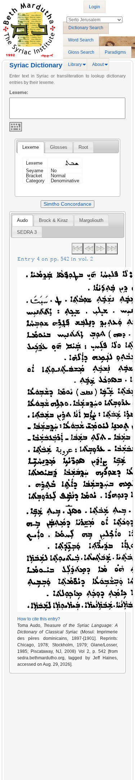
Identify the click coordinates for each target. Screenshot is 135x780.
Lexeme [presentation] (30, 147)
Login (94, 6)
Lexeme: (18, 92)
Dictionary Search (85, 27)
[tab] (30, 147)
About (98, 64)
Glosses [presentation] (58, 147)
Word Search (81, 40)
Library (75, 64)
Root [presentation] (83, 147)
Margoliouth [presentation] (91, 220)
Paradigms (115, 52)
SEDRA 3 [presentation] (27, 232)
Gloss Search (81, 52)
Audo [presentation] (22, 220)
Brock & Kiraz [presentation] (53, 220)
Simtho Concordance (67, 204)
